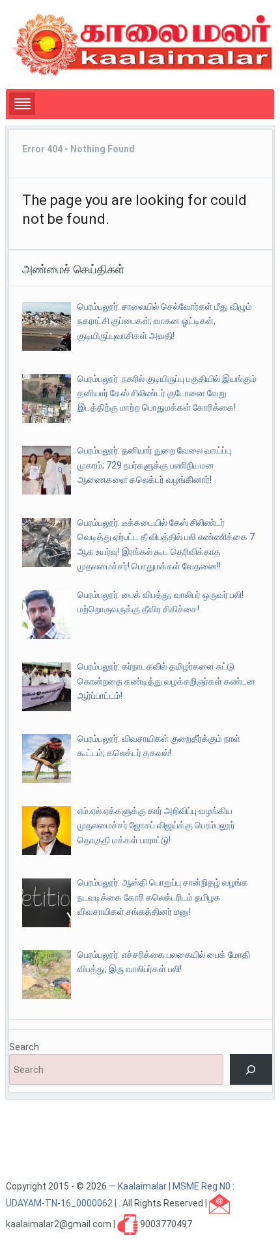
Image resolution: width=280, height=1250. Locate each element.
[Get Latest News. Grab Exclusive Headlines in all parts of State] (142, 43)
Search (24, 1047)
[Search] (251, 1069)
